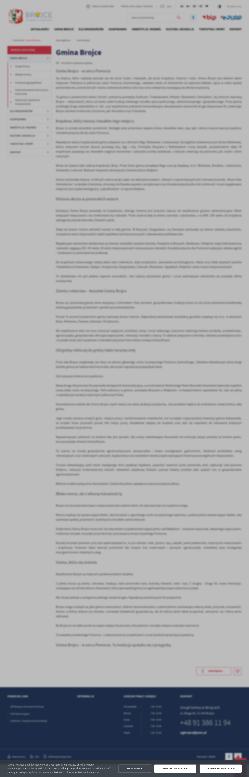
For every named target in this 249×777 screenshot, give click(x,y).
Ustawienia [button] (134, 768)
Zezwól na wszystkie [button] (220, 768)
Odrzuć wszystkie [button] (175, 768)
